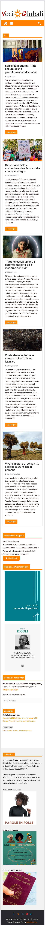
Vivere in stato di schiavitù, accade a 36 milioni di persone (22, 467)
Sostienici (12, 558)
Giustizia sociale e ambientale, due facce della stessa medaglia (22, 168)
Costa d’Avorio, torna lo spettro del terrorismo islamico (19, 358)
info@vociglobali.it (10, 690)
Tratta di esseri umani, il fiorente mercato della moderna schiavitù (20, 265)
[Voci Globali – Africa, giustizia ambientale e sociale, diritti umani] (22, 9)
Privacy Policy (8, 727)
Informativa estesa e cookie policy (17, 730)
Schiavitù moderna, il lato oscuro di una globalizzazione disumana (21, 69)
